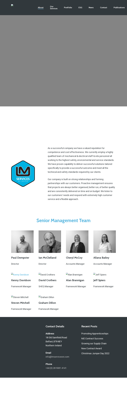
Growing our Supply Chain (94, 343)
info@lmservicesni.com (57, 356)
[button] (28, 82)
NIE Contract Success (92, 338)
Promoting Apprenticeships (94, 333)
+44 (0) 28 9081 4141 (56, 368)
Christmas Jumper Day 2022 (95, 353)
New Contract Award (91, 348)
